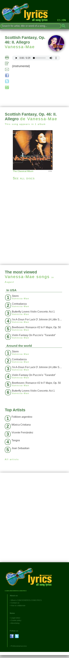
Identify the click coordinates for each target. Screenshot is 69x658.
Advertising (15, 623)
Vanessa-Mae (20, 47)
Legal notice (15, 618)
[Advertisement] (34, 222)
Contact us (15, 603)
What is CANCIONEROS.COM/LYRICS (26, 600)
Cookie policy (16, 620)
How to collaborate (18, 605)
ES (58, 20)
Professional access (19, 646)
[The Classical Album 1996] (34, 149)
